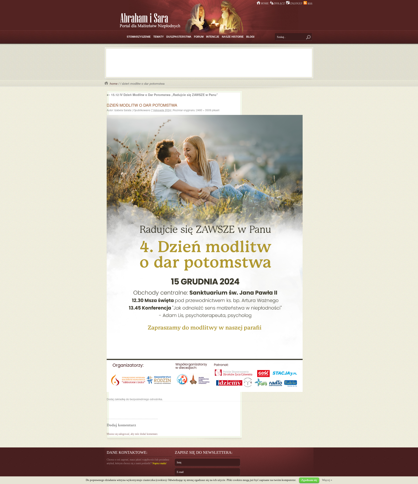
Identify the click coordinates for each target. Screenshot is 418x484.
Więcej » (327, 480)
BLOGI (250, 36)
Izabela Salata (122, 110)
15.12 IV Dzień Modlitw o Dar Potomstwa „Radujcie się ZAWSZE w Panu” (162, 94)
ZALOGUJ (296, 3)
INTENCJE (212, 36)
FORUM (199, 36)
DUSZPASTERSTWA (178, 36)
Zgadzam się (309, 480)
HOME (264, 3)
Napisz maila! (159, 463)
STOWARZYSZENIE (139, 36)
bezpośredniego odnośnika (146, 399)
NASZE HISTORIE (233, 36)
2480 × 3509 (203, 110)
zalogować (123, 433)
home (113, 83)
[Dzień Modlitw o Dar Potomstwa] (205, 253)
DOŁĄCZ (279, 3)
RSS (309, 3)
